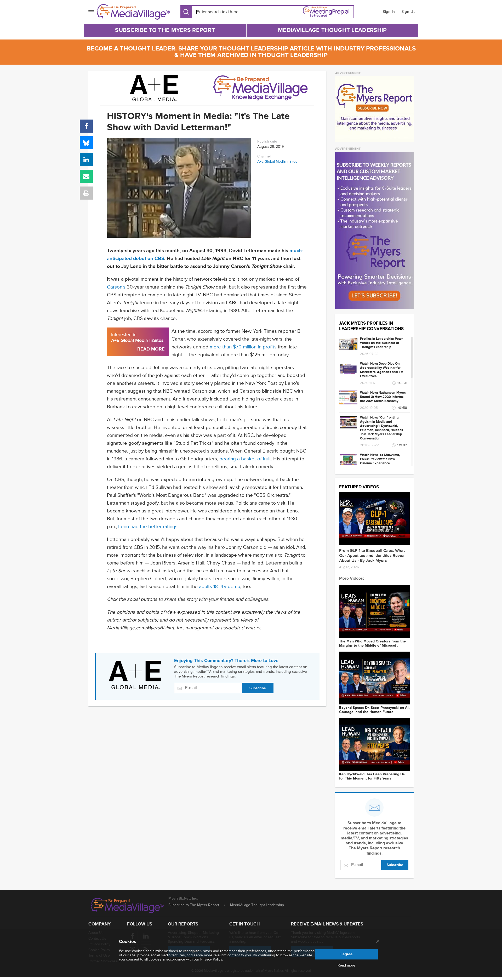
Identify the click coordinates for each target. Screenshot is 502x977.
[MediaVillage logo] (127, 905)
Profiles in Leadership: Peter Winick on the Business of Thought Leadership (381, 343)
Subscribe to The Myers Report (165, 30)
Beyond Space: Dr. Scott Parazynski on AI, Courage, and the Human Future (374, 710)
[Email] (86, 176)
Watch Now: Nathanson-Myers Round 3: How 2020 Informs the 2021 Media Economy (383, 397)
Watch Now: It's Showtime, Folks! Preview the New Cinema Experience (380, 459)
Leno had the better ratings (148, 527)
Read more (346, 965)
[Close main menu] (378, 941)
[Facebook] (86, 126)
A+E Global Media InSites (277, 161)
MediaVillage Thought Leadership (332, 30)
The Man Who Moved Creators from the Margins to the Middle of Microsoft (372, 643)
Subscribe (257, 688)
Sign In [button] (389, 11)
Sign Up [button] (409, 11)
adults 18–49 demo (219, 587)
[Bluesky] (86, 142)
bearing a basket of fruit (245, 459)
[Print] (86, 193)
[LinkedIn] (86, 159)
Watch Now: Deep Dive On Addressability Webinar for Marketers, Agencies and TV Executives (381, 370)
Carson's (116, 287)
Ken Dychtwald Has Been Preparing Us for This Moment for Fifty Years (372, 776)
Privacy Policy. (211, 959)
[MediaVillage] (133, 12)
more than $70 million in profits (243, 347)
